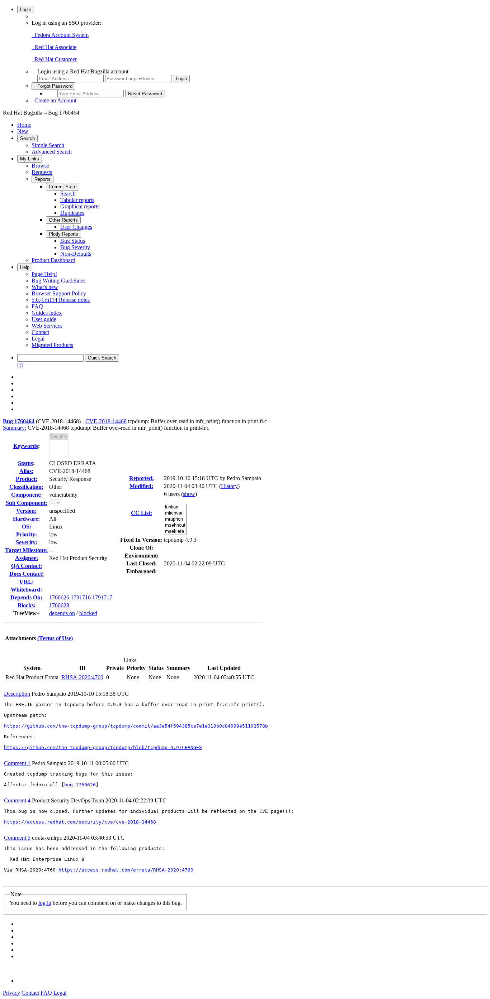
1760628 (59, 605)
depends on (62, 613)
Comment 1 (17, 763)
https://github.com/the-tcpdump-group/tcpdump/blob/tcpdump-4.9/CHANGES (103, 747)
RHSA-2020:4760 (82, 677)
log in (44, 903)
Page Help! (44, 274)
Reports (42, 179)
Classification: (26, 487)
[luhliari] (175, 507)
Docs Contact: (26, 574)
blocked (88, 613)
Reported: (141, 478)
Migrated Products (52, 345)
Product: (26, 479)
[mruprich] (175, 519)
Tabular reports (77, 200)
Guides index (47, 313)
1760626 (59, 597)
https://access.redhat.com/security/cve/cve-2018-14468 (80, 822)
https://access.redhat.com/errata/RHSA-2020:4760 (125, 870)
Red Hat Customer (54, 59)
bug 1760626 (80, 784)
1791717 (102, 597)
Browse (40, 166)
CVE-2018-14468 (106, 421)
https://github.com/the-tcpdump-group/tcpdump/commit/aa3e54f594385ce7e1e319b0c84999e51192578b (136, 726)
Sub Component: (26, 503)
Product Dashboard (53, 260)
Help (24, 267)
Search (27, 138)
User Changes (76, 227)
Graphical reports (79, 206)
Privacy (11, 993)
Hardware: (26, 519)
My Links (29, 158)
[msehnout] (175, 525)
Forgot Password (53, 86)
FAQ (37, 306)
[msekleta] (175, 532)
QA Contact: (26, 566)
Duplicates (72, 213)
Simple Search (48, 145)
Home (24, 125)
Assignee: (26, 558)
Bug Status (72, 241)
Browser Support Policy (59, 293)
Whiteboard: (26, 590)
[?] (20, 365)
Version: (26, 511)
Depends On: (26, 597)
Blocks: (27, 605)
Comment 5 (17, 838)
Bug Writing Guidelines (58, 281)
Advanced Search (52, 152)
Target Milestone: (26, 550)
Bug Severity (75, 247)
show (189, 494)
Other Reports (63, 220)
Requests (42, 172)
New (22, 131)
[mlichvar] (175, 513)
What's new (45, 287)
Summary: (14, 428)
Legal (38, 339)
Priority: (26, 534)
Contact (40, 332)
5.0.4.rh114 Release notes (61, 300)
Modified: (141, 486)
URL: (26, 582)
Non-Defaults (75, 254)
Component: (26, 495)
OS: (26, 526)
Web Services (47, 326)
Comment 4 (17, 800)
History (229, 486)
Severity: (26, 542)
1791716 (81, 597)
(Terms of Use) (55, 638)
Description (17, 694)
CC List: (141, 513)
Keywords (25, 446)
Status (25, 463)
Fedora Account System (60, 35)
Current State (62, 186)
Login (25, 9)
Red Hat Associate (54, 47)
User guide (44, 319)
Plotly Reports (63, 234)
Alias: (26, 471)
